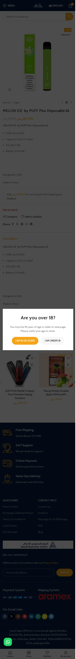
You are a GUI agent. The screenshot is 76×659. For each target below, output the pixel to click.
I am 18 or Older (25, 340)
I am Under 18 (53, 340)
